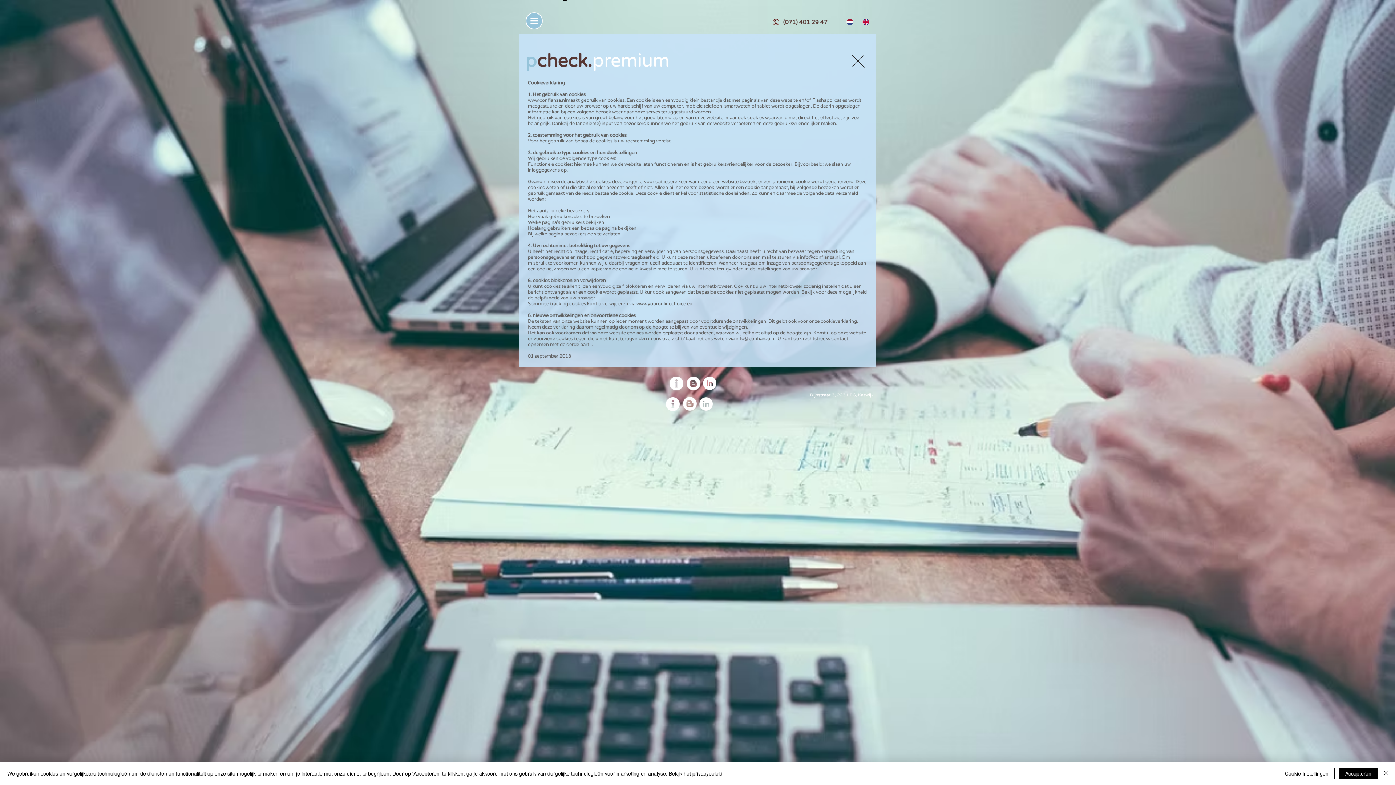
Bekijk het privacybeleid (696, 773)
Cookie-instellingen (1307, 773)
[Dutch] (849, 22)
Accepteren (1358, 773)
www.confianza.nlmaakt (554, 100)
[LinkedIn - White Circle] (709, 383)
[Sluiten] (1386, 773)
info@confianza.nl (820, 257)
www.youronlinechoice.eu (664, 304)
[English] (865, 22)
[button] (534, 20)
